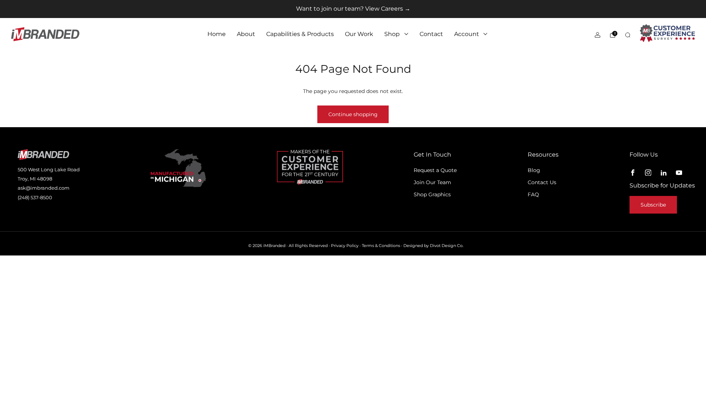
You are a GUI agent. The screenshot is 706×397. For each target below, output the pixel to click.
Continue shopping (353, 114)
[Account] (597, 35)
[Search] (628, 35)
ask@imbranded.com (43, 188)
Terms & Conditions (381, 245)
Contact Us (542, 182)
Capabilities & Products (300, 34)
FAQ (533, 194)
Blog (534, 170)
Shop (392, 34)
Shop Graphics (432, 194)
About (246, 34)
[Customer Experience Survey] (667, 33)
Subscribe (653, 204)
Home (216, 34)
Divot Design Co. (446, 245)
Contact (431, 34)
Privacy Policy (345, 245)
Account (466, 34)
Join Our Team (432, 182)
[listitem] (353, 9)
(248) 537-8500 (35, 197)
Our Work (359, 34)
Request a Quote (435, 170)
